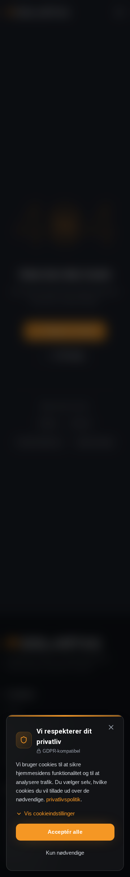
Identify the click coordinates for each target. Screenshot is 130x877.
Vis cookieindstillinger (49, 813)
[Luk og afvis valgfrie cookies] (111, 727)
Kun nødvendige (65, 853)
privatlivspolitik (63, 799)
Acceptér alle (65, 832)
